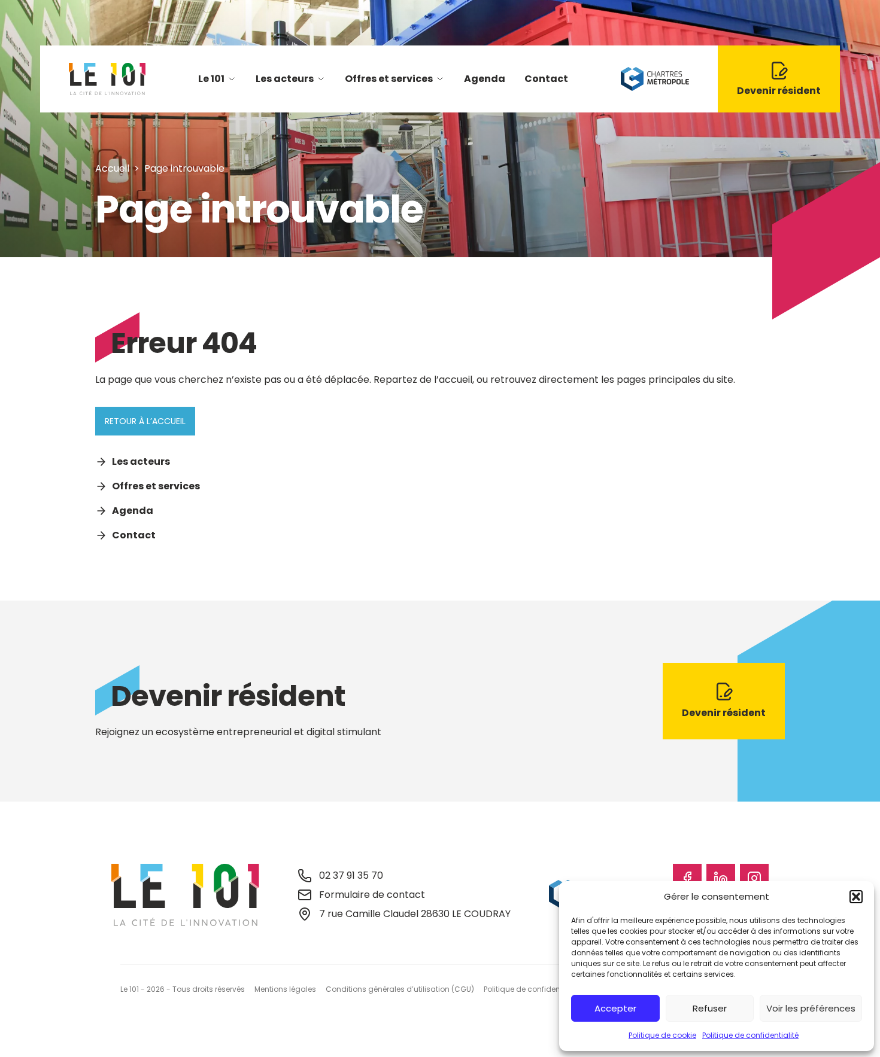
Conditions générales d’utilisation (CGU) (400, 989)
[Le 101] (107, 79)
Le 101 (211, 79)
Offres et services (389, 79)
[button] (856, 897)
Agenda (484, 79)
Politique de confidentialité (750, 1035)
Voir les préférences (810, 1008)
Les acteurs (285, 79)
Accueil (112, 168)
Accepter (615, 1008)
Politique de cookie (662, 1035)
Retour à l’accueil (145, 421)
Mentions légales (285, 989)
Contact (546, 79)
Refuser (710, 1008)
